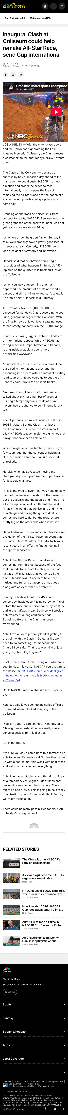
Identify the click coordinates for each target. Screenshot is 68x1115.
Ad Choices (19, 1084)
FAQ (43, 1081)
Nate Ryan (27, 881)
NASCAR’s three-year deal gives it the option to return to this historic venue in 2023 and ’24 (33, 675)
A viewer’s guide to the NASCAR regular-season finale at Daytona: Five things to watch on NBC (43, 876)
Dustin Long (12, 63)
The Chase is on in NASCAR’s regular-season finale (41, 861)
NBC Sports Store (55, 1081)
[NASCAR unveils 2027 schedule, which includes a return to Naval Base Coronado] (11, 894)
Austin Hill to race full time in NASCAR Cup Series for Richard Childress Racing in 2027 (43, 923)
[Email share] (21, 75)
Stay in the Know (11, 979)
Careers (17, 1081)
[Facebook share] (5, 75)
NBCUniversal (21, 1091)
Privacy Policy (33, 1084)
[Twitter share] (13, 75)
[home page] (15, 6)
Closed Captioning (31, 1081)
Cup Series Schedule (15, 18)
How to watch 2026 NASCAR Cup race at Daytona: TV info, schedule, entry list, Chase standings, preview (41, 908)
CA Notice (32, 1086)
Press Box (7, 1084)
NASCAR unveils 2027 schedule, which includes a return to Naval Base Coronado (43, 892)
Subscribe (10, 992)
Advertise (7, 1081)
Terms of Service (46, 1086)
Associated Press (31, 897)
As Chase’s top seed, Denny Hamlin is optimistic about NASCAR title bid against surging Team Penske (40, 939)
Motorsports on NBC (40, 18)
